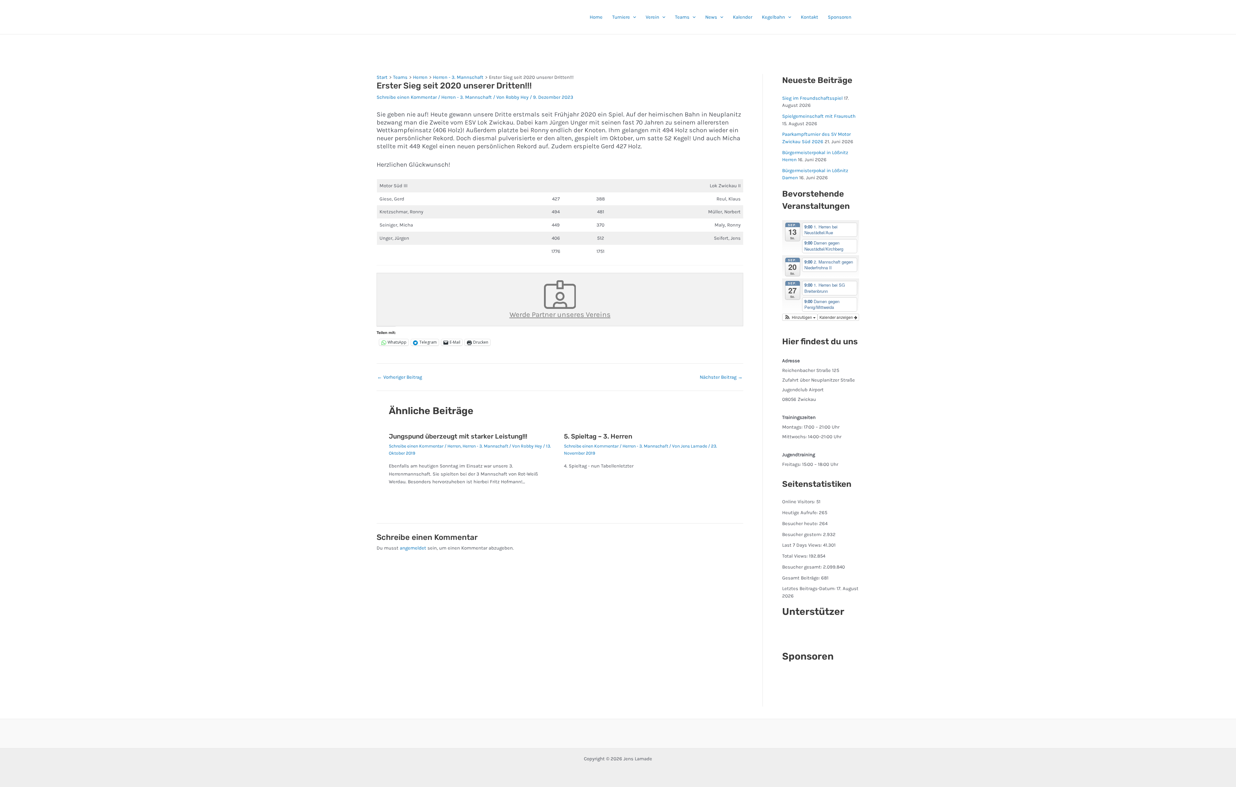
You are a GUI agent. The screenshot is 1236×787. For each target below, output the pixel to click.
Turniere (621, 17)
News (711, 17)
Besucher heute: (800, 523)
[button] (633, 17)
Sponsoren (839, 17)
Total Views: (795, 556)
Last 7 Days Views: (802, 545)
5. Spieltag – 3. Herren (598, 436)
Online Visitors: (799, 502)
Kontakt (809, 17)
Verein (652, 17)
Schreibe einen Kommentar (407, 97)
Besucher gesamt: (802, 567)
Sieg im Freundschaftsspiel (812, 98)
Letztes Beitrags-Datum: (809, 588)
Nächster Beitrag (721, 377)
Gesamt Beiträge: (801, 578)
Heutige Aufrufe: (800, 512)
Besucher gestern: (802, 534)
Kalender (742, 17)
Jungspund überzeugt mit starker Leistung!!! (458, 436)
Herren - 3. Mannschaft (466, 97)
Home (596, 17)
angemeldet (413, 548)
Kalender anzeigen (836, 317)
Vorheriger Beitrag (399, 377)
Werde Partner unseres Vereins (560, 314)
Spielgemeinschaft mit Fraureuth (819, 116)
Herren (454, 446)
